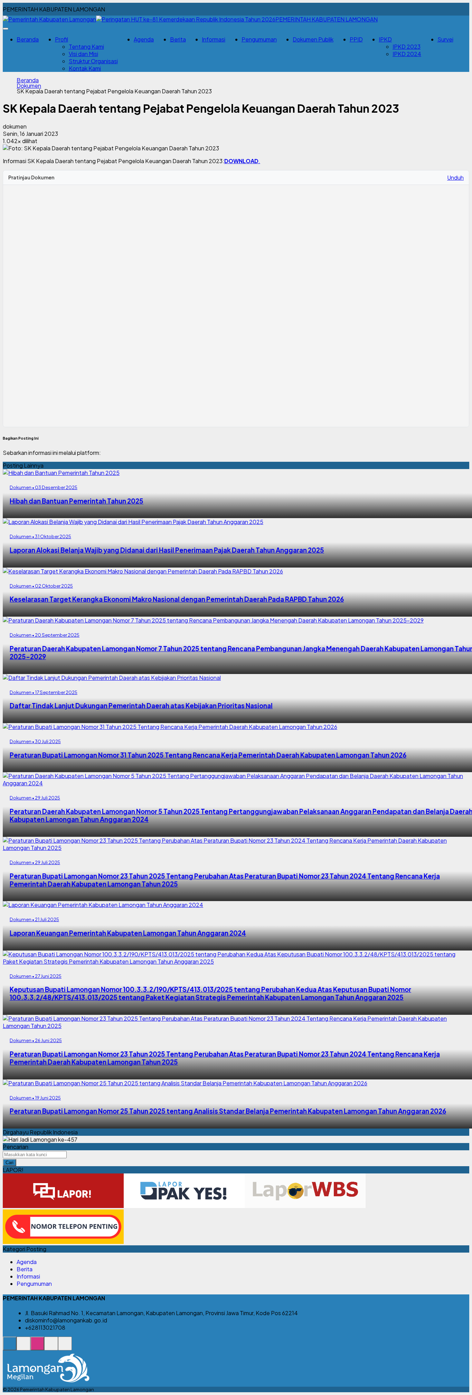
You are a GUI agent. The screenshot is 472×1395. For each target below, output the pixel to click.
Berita (178, 39)
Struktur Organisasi (93, 61)
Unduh (455, 177)
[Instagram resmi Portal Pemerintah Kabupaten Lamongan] (37, 1347)
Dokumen (29, 85)
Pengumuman (259, 39)
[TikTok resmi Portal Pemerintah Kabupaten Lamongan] (51, 1347)
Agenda (144, 39)
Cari (9, 1162)
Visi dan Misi (83, 53)
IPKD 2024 (407, 53)
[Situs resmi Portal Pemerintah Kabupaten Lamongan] (10, 1347)
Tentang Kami (86, 46)
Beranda (28, 39)
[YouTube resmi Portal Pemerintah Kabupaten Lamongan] (65, 1347)
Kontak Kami (85, 68)
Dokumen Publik (313, 39)
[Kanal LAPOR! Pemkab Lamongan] (23, 1347)
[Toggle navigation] (5, 29)
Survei (445, 39)
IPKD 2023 (407, 46)
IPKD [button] (385, 39)
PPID (356, 39)
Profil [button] (61, 39)
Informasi (213, 39)
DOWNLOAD (241, 161)
